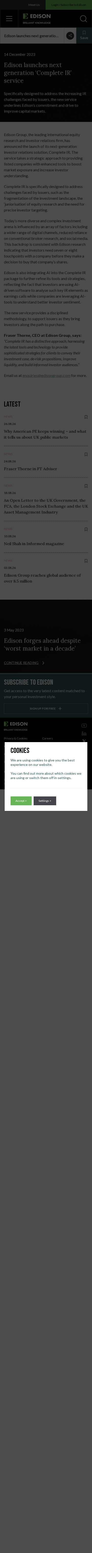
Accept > (21, 801)
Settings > (45, 801)
